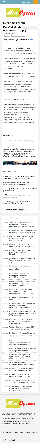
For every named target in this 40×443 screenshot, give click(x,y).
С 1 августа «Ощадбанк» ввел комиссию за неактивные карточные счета (20, 388)
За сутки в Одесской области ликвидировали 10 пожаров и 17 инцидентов (22, 268)
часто (5, 151)
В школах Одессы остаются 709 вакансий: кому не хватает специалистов (21, 321)
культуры (20, 148)
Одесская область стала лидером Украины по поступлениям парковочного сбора (22, 260)
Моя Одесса (18, 40)
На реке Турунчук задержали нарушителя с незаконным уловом (23, 245)
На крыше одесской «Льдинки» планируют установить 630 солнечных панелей (21, 276)
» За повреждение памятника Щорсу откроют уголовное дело (20, 189)
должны (23, 149)
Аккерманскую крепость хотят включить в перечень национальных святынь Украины (22, 224)
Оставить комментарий (14, 210)
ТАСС (13, 135)
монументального (18, 156)
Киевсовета (12, 148)
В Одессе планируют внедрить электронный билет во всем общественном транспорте (21, 343)
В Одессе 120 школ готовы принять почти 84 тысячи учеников (23, 375)
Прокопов (6, 155)
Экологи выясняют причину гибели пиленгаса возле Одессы (21, 363)
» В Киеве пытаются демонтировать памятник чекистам (16, 196)
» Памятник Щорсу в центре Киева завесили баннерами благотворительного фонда (19, 177)
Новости (6, 36)
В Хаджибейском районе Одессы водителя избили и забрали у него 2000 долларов (22, 313)
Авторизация (26, 2)
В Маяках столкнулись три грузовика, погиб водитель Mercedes (19, 252)
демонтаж (15, 149)
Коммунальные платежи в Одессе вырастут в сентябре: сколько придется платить (22, 238)
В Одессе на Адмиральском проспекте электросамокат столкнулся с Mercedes (20, 356)
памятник (7, 149)
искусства (15, 155)
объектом (7, 153)
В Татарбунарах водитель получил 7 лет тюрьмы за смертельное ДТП (22, 381)
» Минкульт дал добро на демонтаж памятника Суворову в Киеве (16, 183)
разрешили (30, 149)
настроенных (31, 156)
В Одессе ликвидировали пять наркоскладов (21, 298)
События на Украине (18, 36)
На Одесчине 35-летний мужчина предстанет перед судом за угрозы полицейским (23, 335)
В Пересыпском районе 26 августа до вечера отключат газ (22, 350)
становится (27, 151)
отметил (12, 151)
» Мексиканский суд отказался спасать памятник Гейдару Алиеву (17, 202)
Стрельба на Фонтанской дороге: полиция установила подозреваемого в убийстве (22, 305)
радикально (16, 153)
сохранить (7, 156)
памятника (29, 148)
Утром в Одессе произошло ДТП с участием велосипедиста (22, 328)
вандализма (25, 153)
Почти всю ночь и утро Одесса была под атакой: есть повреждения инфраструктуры (21, 291)
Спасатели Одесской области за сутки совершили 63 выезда (21, 369)
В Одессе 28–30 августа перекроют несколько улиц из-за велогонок (22, 231)
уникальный (23, 155)
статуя (19, 151)
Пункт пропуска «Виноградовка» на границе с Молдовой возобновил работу (22, 283)
